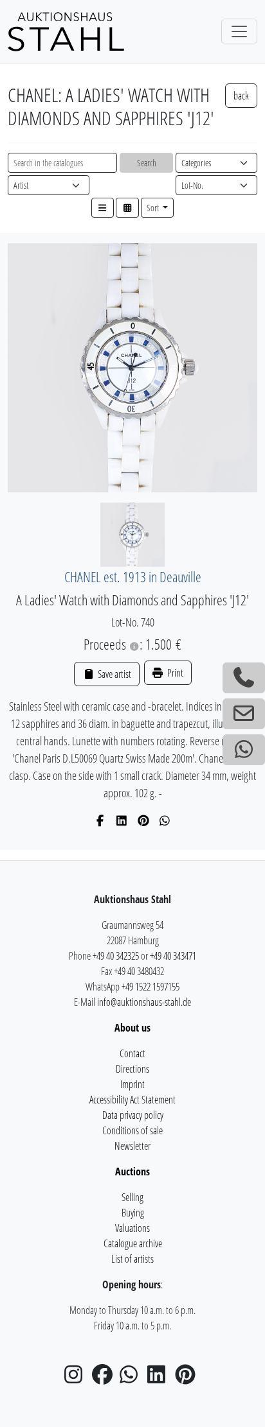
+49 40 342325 (116, 956)
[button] (102, 208)
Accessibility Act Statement (132, 1100)
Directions (132, 1069)
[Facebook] (100, 820)
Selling (132, 1197)
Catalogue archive (133, 1243)
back (241, 96)
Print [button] (174, 673)
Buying (133, 1213)
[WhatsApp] (165, 820)
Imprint (132, 1084)
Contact (132, 1053)
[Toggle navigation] (239, 31)
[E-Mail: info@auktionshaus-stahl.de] (244, 713)
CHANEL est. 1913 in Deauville (132, 576)
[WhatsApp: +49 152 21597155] (244, 749)
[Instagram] (77, 1378)
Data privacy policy (132, 1115)
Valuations (132, 1228)
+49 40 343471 (173, 956)
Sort (154, 208)
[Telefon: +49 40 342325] (244, 677)
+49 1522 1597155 (150, 987)
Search (146, 163)
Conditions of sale (132, 1130)
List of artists (132, 1259)
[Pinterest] (143, 820)
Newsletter (132, 1146)
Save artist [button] (113, 674)
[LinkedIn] (121, 820)
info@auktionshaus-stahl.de (144, 1002)
